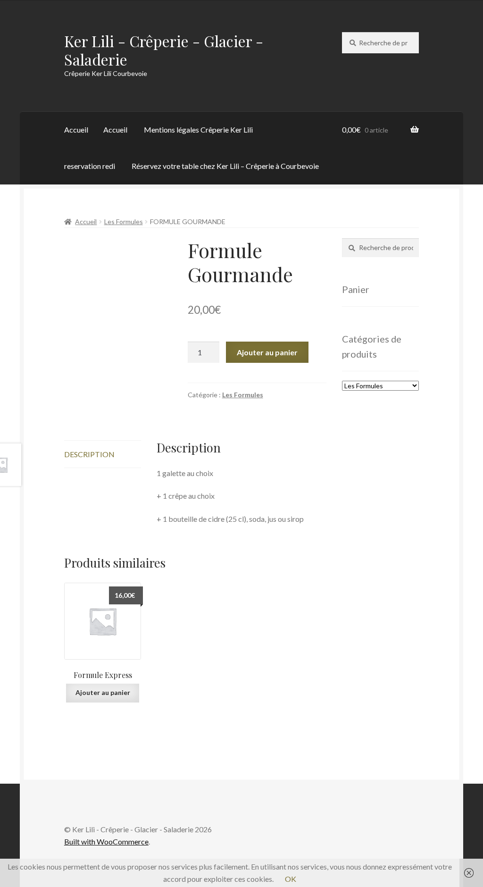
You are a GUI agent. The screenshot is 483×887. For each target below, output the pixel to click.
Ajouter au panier (267, 352)
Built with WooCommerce (106, 841)
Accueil (76, 129)
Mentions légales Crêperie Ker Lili (198, 129)
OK (290, 878)
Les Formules (123, 222)
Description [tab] (89, 454)
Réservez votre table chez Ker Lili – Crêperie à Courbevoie (225, 165)
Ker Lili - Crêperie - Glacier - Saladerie (163, 50)
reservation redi (89, 165)
